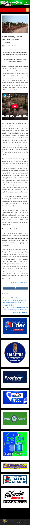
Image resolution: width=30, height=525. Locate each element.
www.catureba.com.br (20, 3)
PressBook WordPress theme (18, 523)
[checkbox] (4, 520)
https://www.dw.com (21, 282)
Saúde (6, 293)
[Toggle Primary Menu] (27, 10)
